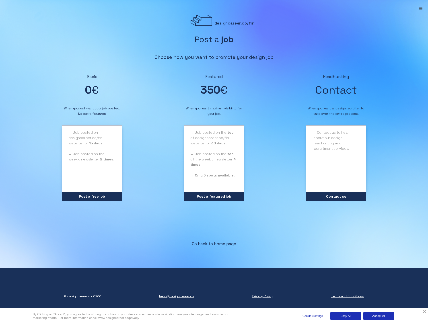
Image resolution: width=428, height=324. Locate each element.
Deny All (345, 316)
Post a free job (92, 196)
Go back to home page (214, 244)
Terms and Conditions (347, 296)
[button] (421, 9)
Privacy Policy (262, 296)
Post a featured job (214, 196)
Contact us (336, 196)
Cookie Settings (312, 316)
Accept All (378, 316)
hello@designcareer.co (176, 296)
